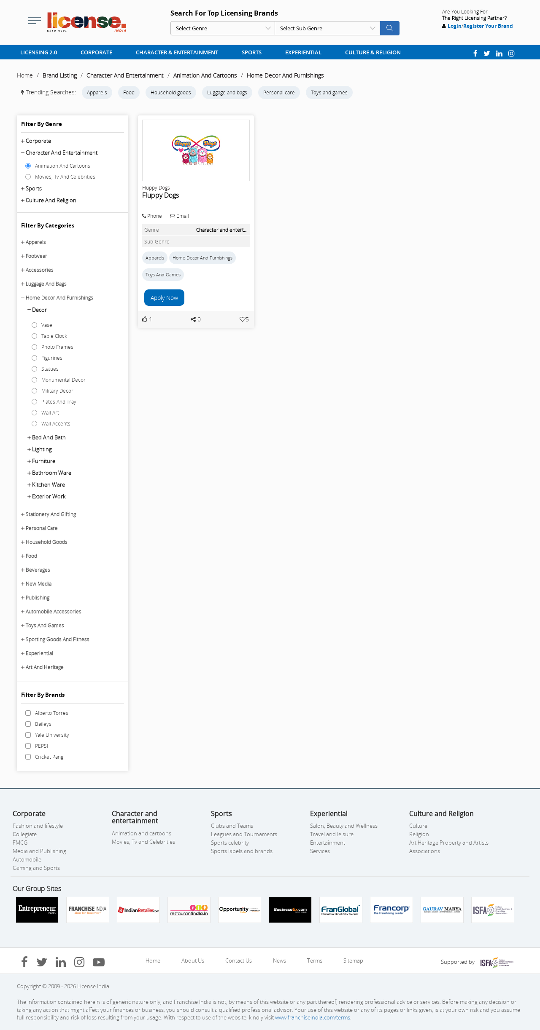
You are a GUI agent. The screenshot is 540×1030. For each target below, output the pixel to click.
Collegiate (25, 834)
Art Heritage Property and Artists (449, 842)
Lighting (42, 449)
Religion (419, 834)
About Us (192, 960)
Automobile (27, 859)
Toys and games (329, 92)
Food (129, 92)
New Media (38, 583)
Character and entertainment (61, 152)
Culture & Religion (373, 52)
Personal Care (42, 528)
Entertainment (327, 842)
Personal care (279, 92)
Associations (424, 851)
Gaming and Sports (36, 868)
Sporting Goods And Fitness (57, 639)
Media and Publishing (39, 851)
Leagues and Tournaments (244, 834)
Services (320, 851)
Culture (418, 825)
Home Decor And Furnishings (285, 75)
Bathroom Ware (51, 472)
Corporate (96, 52)
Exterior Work (48, 496)
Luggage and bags (227, 92)
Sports (252, 52)
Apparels (97, 92)
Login (455, 25)
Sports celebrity (230, 842)
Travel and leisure (332, 834)
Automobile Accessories (53, 611)
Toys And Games (45, 625)
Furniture (43, 461)
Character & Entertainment (177, 52)
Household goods (171, 92)
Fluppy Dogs (160, 195)
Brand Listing (60, 75)
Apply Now (164, 298)
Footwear (36, 256)
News (279, 960)
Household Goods (47, 542)
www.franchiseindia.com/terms (312, 1017)
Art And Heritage (45, 667)
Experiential (303, 52)
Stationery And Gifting (51, 514)
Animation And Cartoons (205, 75)
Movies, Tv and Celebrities (143, 841)
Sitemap (353, 960)
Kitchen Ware (48, 484)
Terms (314, 960)
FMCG (20, 842)
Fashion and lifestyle (38, 825)
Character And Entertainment (125, 75)
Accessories (40, 269)
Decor (39, 309)
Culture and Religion (51, 200)
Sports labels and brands (242, 851)
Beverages (38, 569)
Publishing (37, 597)
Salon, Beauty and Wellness (344, 825)
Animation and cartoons (141, 833)
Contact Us (238, 960)
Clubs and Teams (232, 825)
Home (25, 75)
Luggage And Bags (46, 283)
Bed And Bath (49, 437)
